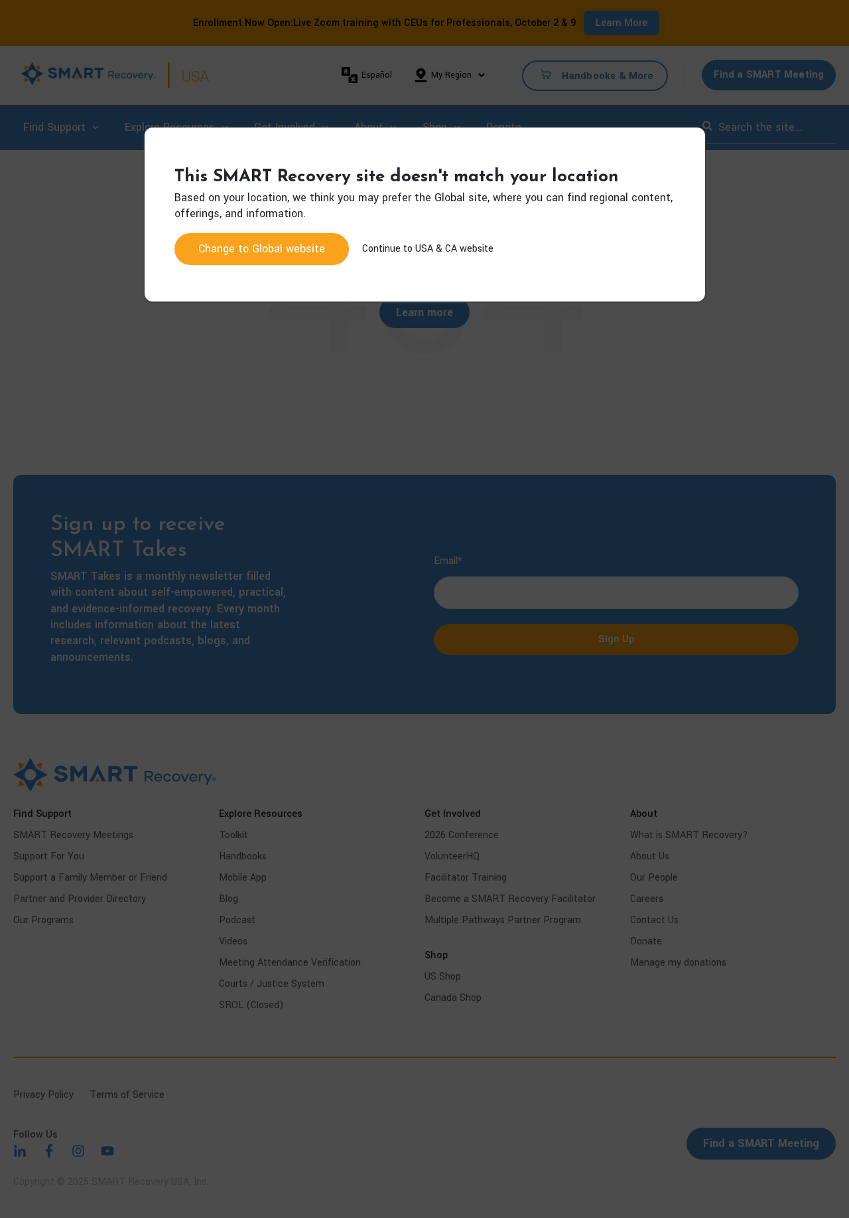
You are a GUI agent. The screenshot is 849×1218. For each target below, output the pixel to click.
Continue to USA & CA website (427, 249)
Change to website (261, 248)
